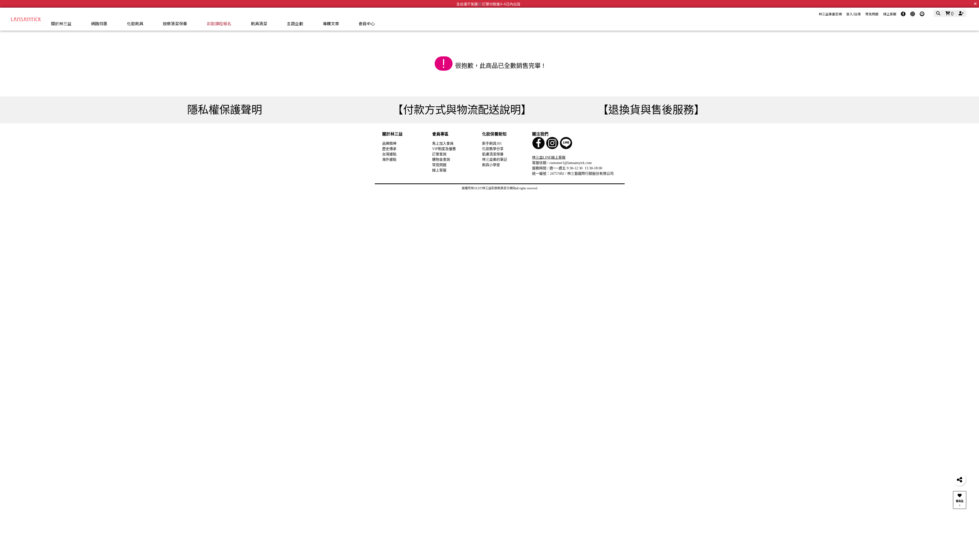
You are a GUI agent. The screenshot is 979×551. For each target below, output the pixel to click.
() (952, 13)
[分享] (959, 479)
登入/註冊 (853, 13)
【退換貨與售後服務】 (651, 110)
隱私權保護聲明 (224, 110)
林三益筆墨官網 (830, 13)
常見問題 (872, 13)
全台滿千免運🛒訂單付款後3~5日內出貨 (488, 4)
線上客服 (889, 13)
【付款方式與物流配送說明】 (462, 110)
